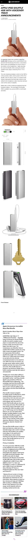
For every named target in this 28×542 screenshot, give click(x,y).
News (2, 5)
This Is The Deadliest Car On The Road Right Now (20, 512)
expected (5, 59)
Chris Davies (4, 18)
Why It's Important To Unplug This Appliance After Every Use (7, 512)
